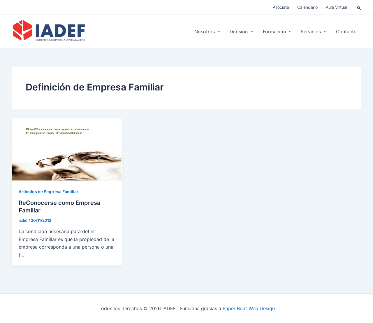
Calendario (307, 7)
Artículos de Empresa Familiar (48, 191)
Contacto (346, 31)
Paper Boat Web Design (249, 308)
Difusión (239, 31)
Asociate (281, 7)
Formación (274, 31)
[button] (359, 7)
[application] (218, 31)
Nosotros (204, 31)
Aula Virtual (336, 7)
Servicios (311, 31)
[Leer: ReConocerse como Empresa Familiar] (67, 149)
